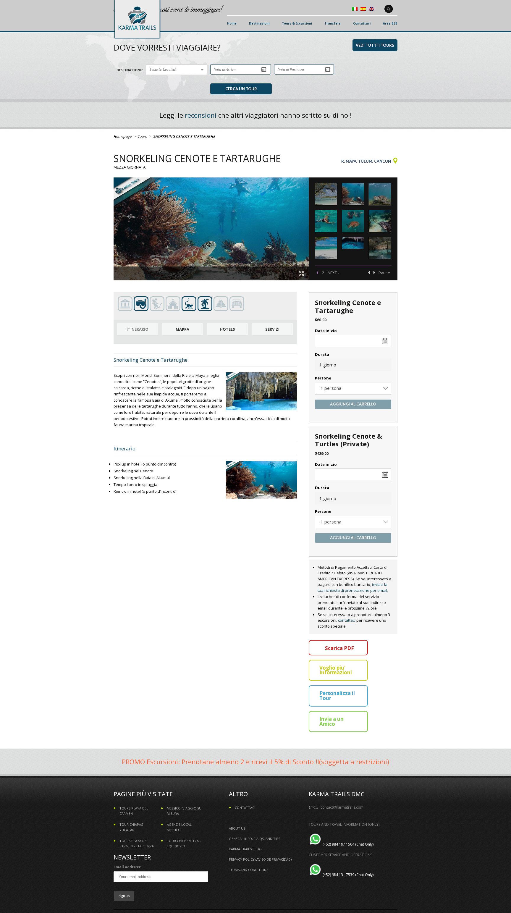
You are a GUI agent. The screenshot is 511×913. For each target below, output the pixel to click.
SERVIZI (272, 329)
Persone (323, 378)
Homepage (123, 136)
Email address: (127, 867)
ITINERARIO (137, 329)
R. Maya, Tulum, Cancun (366, 161)
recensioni (200, 115)
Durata (322, 354)
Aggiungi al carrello (353, 404)
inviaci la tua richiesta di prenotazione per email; (353, 587)
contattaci (346, 620)
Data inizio (326, 330)
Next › (333, 272)
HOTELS (227, 329)
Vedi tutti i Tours (375, 45)
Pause (384, 272)
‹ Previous (369, 272)
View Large (301, 273)
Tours (142, 136)
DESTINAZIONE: (130, 70)
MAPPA (182, 329)
